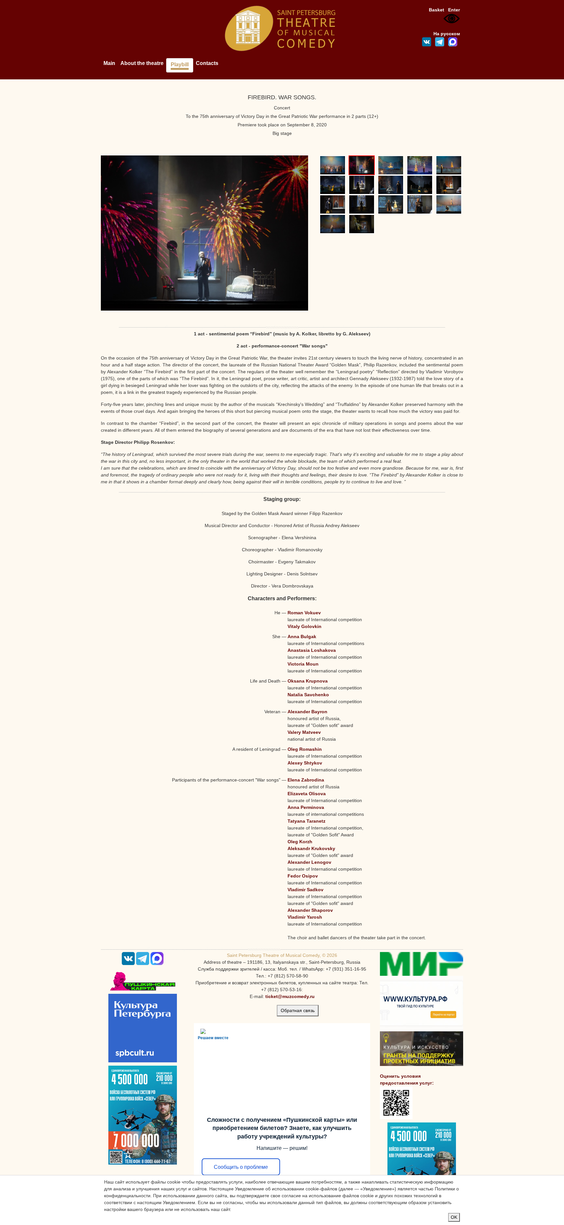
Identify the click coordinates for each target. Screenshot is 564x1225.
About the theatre (142, 63)
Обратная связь (298, 1010)
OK (454, 1217)
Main (109, 63)
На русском (446, 33)
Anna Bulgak (302, 636)
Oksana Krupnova (308, 681)
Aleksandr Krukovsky (311, 848)
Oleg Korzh (300, 841)
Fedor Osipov (303, 875)
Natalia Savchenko (308, 694)
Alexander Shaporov (310, 910)
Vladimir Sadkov (305, 889)
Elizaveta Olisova (307, 793)
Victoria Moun (303, 664)
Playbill (180, 64)
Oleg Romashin (305, 749)
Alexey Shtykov (305, 763)
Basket (436, 9)
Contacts (207, 63)
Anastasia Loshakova (312, 650)
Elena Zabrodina (306, 779)
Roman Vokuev (304, 612)
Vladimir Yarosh (305, 917)
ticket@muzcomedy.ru (290, 996)
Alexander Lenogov (309, 862)
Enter (454, 9)
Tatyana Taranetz (306, 821)
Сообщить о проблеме (241, 1167)
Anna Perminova (306, 807)
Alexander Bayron (307, 711)
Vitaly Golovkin (304, 626)
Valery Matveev (304, 732)
